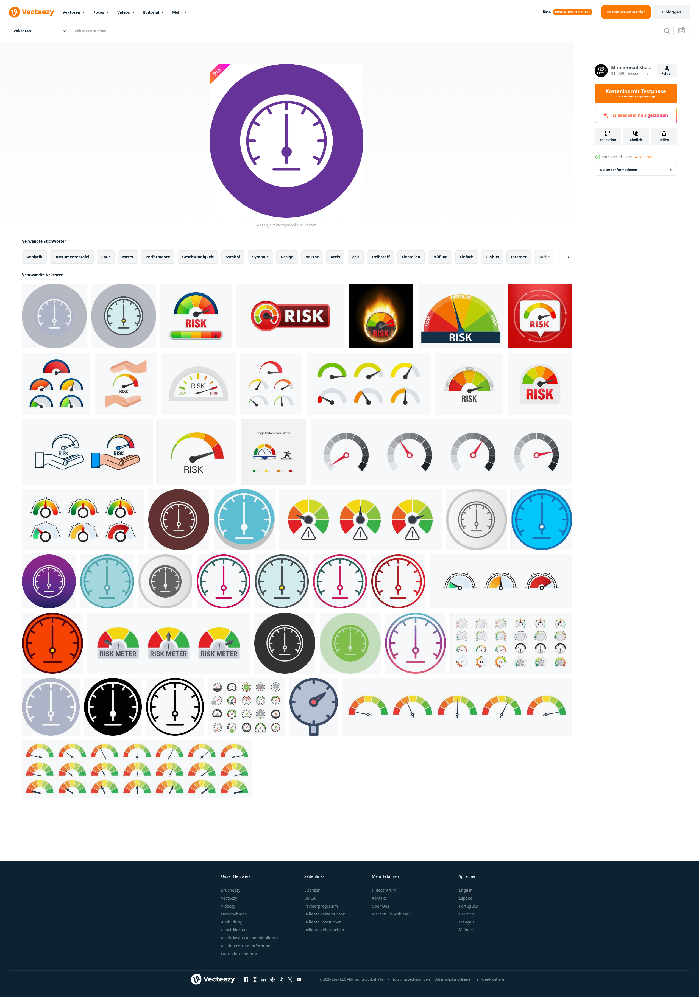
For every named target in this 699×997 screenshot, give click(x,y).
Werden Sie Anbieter (391, 914)
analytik (34, 256)
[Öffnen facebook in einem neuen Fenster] (246, 979)
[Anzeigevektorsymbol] (54, 316)
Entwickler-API (234, 929)
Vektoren (71, 12)
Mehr (177, 12)
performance (158, 256)
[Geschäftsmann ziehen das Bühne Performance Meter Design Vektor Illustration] (273, 452)
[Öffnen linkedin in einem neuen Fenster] (263, 979)
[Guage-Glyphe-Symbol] (113, 707)
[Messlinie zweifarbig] (340, 581)
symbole (260, 256)
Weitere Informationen (618, 169)
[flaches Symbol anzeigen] (51, 707)
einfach (467, 256)
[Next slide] (564, 257)
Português (468, 906)
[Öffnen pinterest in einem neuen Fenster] (272, 979)
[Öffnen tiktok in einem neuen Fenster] (281, 979)
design (287, 256)
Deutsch (466, 914)
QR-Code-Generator (239, 953)
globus (492, 256)
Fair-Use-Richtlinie (489, 979)
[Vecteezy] (31, 12)
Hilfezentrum (384, 890)
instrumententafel (71, 256)
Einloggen (671, 12)
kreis (335, 256)
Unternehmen (234, 914)
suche (544, 256)
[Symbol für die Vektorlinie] (175, 707)
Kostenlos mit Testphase (636, 93)
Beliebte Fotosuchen (323, 922)
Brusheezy (230, 890)
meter (127, 256)
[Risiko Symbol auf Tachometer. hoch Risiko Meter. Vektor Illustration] (196, 316)
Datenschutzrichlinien (452, 979)
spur (105, 256)
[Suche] (667, 30)
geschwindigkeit (198, 256)
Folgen (667, 73)
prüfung (440, 256)
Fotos (98, 12)
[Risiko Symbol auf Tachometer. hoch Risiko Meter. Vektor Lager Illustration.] (56, 384)
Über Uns (380, 906)
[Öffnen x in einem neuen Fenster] (290, 979)
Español (466, 898)
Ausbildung (232, 922)
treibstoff (380, 256)
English (466, 890)
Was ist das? (643, 157)
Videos (123, 12)
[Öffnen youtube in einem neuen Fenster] (299, 979)
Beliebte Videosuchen (324, 929)
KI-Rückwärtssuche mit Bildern (249, 937)
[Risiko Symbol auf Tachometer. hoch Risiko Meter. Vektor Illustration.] (469, 384)
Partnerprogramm (321, 906)
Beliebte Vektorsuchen (325, 914)
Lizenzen (312, 890)
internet (519, 256)
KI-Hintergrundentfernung (246, 945)
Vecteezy (229, 898)
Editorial (151, 12)
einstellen (411, 256)
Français (466, 922)
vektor (312, 256)
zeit (355, 256)
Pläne (545, 12)
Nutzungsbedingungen (410, 979)
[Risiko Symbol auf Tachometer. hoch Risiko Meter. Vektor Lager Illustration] (290, 316)
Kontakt (379, 898)
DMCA (310, 898)
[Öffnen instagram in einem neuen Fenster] (255, 979)
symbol (233, 256)
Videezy (228, 906)
